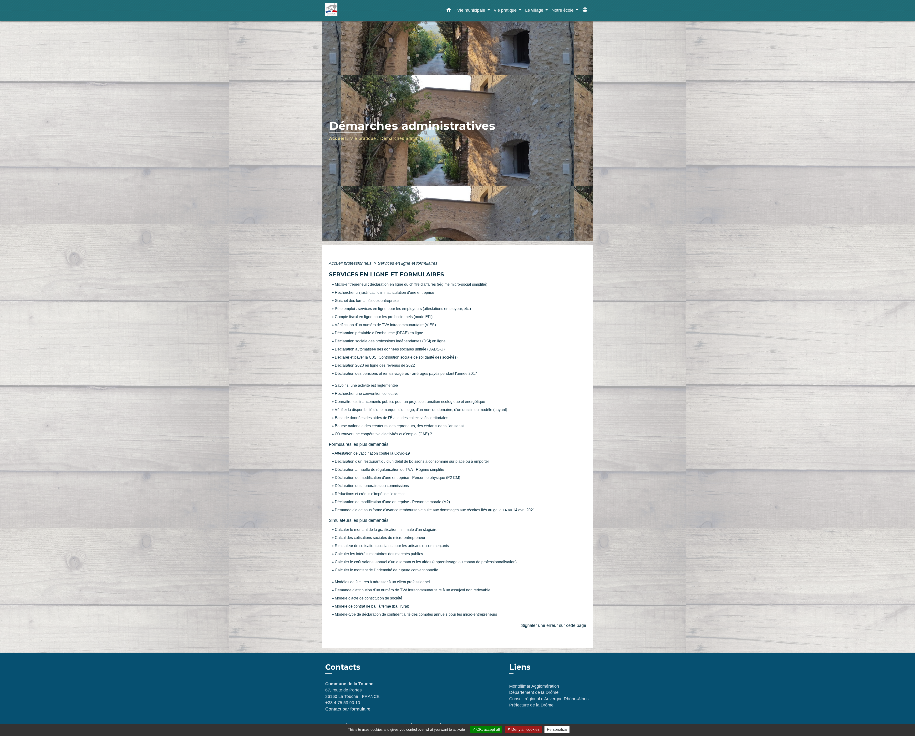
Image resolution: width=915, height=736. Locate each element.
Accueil (337, 138)
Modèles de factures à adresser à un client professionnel (382, 582)
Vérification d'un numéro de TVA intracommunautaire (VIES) (385, 325)
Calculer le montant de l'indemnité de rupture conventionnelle (386, 570)
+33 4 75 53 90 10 (342, 702)
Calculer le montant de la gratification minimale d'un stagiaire (386, 530)
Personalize (557, 729)
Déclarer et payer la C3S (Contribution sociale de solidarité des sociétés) (396, 357)
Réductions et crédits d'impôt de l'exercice (370, 494)
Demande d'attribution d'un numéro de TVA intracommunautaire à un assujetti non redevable (412, 590)
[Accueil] (355, 11)
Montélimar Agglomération (534, 686)
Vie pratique (363, 138)
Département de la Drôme (534, 692)
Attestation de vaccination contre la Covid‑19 (372, 453)
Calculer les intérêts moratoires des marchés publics (379, 554)
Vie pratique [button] (506, 10)
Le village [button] (534, 10)
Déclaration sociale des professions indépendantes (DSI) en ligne (390, 341)
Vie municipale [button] (471, 10)
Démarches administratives (409, 138)
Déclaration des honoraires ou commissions (372, 486)
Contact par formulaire (348, 708)
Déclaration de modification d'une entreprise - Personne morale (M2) (392, 502)
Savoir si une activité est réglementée (366, 385)
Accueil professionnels (351, 263)
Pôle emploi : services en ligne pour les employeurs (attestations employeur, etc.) (403, 309)
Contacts (342, 667)
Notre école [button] (563, 10)
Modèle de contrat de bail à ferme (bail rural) (372, 606)
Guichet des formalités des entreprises (367, 301)
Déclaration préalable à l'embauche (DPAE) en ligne (379, 333)
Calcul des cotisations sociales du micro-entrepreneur (380, 538)
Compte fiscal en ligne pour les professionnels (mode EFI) (383, 317)
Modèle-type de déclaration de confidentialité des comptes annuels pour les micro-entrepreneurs (416, 614)
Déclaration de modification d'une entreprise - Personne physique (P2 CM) (397, 478)
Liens (519, 667)
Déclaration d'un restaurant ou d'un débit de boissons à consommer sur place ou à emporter (412, 461)
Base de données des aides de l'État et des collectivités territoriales (391, 418)
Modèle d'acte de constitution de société (368, 598)
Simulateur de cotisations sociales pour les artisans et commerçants (392, 546)
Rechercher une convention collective (366, 393)
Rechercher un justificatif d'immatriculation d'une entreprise (384, 292)
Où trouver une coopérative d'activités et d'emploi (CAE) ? (383, 434)
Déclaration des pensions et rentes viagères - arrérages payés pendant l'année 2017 (406, 373)
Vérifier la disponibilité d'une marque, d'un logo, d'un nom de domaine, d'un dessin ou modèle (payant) (421, 410)
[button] (448, 10)
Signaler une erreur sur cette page (553, 625)
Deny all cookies (524, 729)
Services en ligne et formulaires (407, 263)
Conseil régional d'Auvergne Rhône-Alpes (549, 698)
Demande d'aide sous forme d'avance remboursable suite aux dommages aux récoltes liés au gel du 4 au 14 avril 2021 (435, 510)
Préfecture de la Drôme (531, 705)
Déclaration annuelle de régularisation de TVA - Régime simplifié (389, 469)
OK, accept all (487, 729)
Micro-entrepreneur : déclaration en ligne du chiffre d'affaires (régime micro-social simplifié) (411, 284)
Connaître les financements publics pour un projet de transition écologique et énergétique (410, 402)
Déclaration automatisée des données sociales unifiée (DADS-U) (390, 349)
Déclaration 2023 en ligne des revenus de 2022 (375, 365)
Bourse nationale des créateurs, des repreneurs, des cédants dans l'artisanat (399, 426)
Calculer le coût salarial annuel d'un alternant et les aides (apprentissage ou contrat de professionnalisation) (426, 562)
